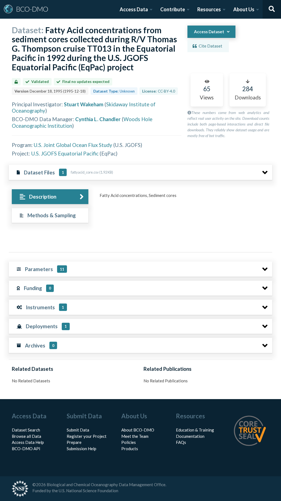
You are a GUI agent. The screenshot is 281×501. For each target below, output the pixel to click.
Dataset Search (26, 429)
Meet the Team (134, 436)
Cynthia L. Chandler (98, 119)
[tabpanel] (184, 197)
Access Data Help (28, 442)
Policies (128, 442)
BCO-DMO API (26, 448)
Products (129, 448)
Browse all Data (26, 436)
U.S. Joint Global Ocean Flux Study (73, 145)
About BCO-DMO (137, 429)
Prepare (74, 442)
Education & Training (195, 429)
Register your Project (86, 436)
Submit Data (78, 429)
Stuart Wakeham (83, 104)
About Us (243, 9)
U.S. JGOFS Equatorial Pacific (65, 153)
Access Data (134, 9)
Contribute (172, 9)
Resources (209, 9)
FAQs (181, 442)
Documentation (190, 436)
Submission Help (81, 448)
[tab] (50, 196)
